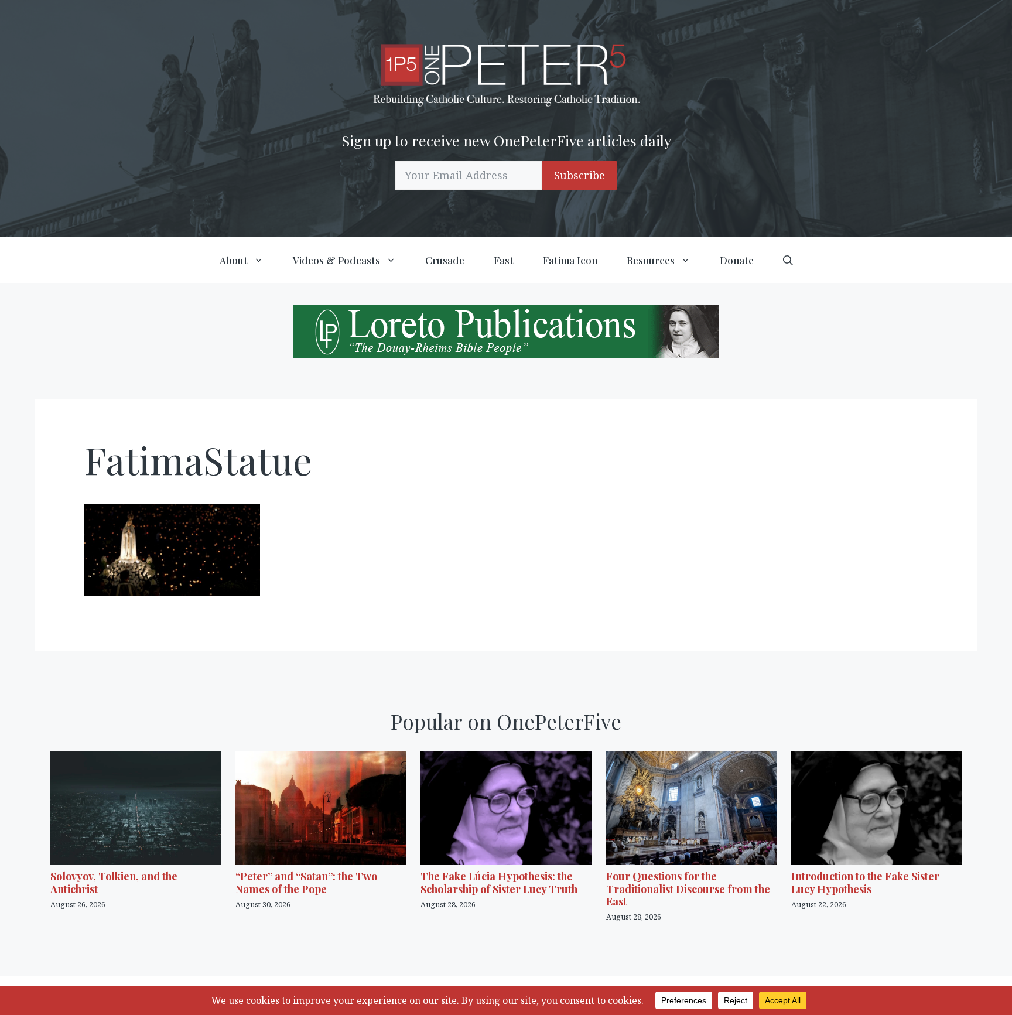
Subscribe (579, 175)
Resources (651, 260)
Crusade (444, 260)
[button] (788, 260)
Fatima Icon (570, 260)
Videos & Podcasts (336, 260)
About (234, 260)
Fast (504, 260)
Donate (737, 260)
